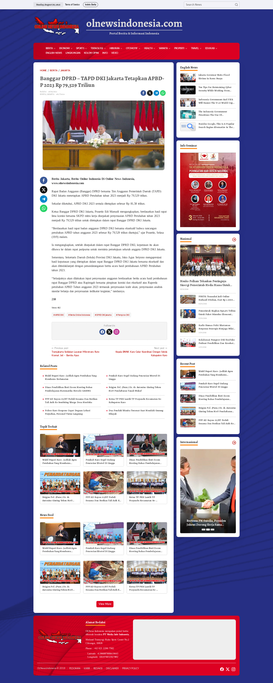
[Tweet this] (150, 93)
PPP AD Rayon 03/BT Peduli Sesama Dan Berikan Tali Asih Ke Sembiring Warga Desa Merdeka (71, 400)
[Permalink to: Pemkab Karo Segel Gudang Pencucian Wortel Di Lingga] (103, 445)
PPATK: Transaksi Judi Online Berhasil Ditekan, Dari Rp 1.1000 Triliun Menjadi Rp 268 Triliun (216, 298)
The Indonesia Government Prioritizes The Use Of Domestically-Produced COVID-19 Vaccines (217, 113)
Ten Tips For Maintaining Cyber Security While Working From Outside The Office (215, 89)
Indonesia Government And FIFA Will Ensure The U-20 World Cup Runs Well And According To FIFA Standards (216, 101)
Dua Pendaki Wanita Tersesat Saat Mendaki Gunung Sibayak (136, 412)
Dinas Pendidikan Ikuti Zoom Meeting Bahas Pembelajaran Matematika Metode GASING (68, 389)
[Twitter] (109, 332)
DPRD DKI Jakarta (103, 314)
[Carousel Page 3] (212, 529)
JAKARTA (50, 94)
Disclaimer (112, 668)
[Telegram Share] (156, 93)
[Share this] (143, 93)
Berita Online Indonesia (80, 314)
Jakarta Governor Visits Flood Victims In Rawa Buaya (214, 76)
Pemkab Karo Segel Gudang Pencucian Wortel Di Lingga (134, 377)
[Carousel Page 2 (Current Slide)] (208, 529)
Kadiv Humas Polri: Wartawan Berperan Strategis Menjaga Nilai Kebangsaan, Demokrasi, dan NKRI (217, 327)
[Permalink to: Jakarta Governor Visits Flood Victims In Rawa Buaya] (188, 77)
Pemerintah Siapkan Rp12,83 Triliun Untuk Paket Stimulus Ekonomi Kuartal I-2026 (217, 312)
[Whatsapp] (163, 93)
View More (105, 604)
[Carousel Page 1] (203, 529)
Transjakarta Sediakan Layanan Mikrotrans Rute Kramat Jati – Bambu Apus (75, 352)
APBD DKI (59, 314)
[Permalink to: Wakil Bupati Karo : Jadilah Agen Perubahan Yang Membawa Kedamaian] (60, 445)
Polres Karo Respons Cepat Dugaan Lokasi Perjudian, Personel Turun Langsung (67, 412)
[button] (236, 4)
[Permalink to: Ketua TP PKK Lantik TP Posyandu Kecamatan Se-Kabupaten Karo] (147, 482)
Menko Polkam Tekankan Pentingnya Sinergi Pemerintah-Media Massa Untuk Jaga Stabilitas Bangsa (205, 283)
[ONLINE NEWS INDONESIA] (56, 26)
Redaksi (97, 668)
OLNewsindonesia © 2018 (51, 668)
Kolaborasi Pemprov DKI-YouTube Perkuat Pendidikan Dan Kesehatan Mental (217, 341)
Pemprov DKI (123, 314)
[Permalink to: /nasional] (234, 239)
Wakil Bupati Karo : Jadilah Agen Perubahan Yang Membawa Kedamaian (71, 377)
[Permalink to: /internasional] (234, 442)
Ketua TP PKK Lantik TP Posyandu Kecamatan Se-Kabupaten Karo (135, 400)
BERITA (43, 94)
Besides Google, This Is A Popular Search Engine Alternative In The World (216, 125)
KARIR (87, 668)
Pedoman (74, 668)
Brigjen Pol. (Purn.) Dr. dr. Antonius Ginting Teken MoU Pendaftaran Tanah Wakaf (135, 389)
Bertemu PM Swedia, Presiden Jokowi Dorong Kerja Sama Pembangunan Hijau (206, 523)
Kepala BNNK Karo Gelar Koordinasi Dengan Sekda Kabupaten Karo (141, 352)
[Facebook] (102, 332)
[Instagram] (116, 332)
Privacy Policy (130, 668)
